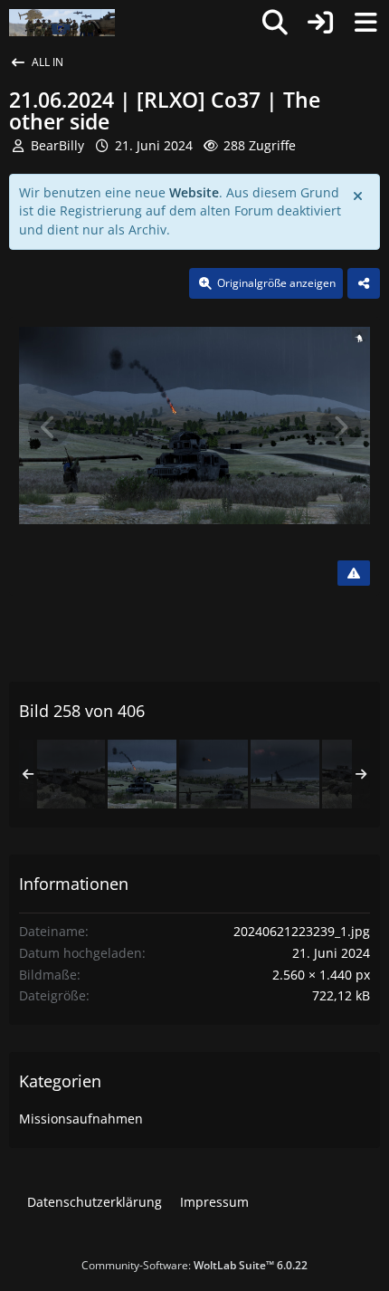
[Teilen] (363, 283)
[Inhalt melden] (353, 573)
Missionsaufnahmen (81, 1118)
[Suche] (275, 23)
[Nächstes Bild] (340, 427)
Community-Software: (194, 1265)
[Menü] (365, 23)
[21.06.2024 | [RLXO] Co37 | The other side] (70, 774)
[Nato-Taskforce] (62, 23)
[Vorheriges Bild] (49, 427)
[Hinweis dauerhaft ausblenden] (359, 195)
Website (194, 192)
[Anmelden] (320, 22)
